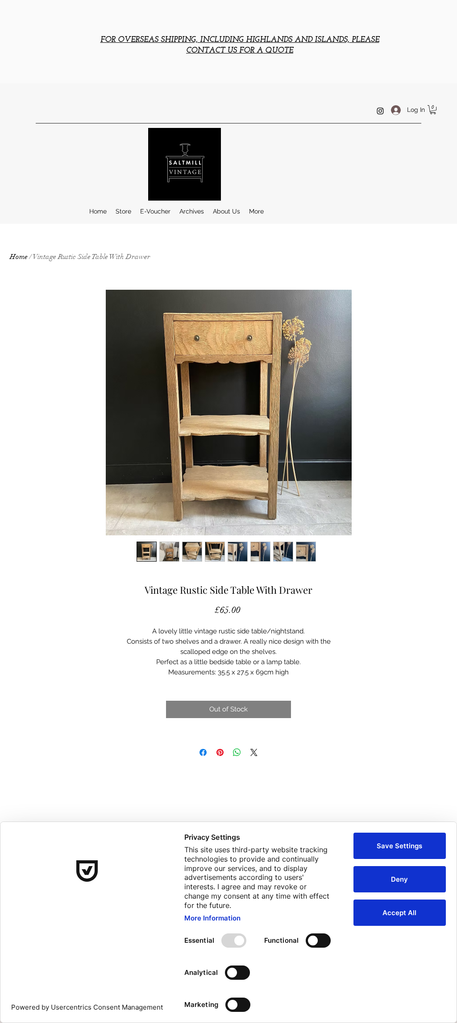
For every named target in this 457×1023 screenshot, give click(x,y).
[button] (433, 109)
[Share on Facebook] (203, 752)
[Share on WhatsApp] (237, 752)
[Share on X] (254, 752)
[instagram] (380, 111)
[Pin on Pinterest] (220, 752)
